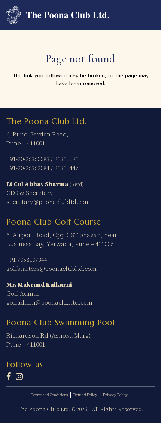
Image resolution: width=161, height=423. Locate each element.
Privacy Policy (115, 394)
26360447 (66, 168)
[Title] (8, 376)
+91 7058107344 (26, 259)
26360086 (66, 159)
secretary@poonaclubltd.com (48, 202)
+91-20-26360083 (27, 159)
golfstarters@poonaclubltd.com (51, 268)
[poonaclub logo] (57, 15)
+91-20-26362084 (27, 168)
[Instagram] (19, 376)
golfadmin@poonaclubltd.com (49, 302)
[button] (150, 15)
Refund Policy (85, 394)
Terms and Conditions (49, 394)
